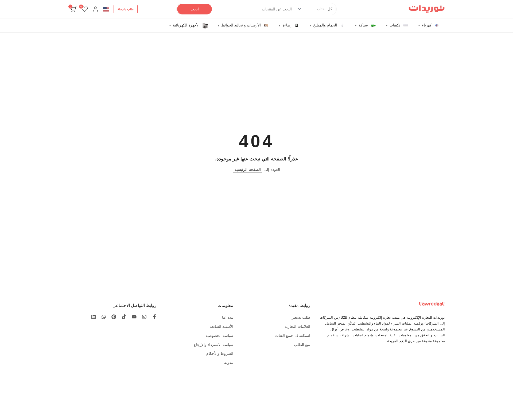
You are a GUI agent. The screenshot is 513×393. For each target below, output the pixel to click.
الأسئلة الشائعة (221, 326)
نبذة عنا (227, 317)
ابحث (195, 9)
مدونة (228, 362)
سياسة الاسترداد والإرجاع (213, 344)
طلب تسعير (301, 317)
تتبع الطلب (302, 344)
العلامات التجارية (297, 326)
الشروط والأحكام (219, 353)
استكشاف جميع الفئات (292, 335)
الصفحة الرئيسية (248, 169)
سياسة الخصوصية (219, 335)
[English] (106, 9)
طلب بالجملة (126, 9)
